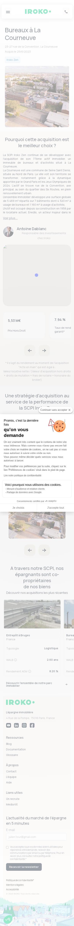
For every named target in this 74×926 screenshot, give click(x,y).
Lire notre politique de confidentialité (22, 475)
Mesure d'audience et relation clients (26, 489)
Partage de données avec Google (24, 492)
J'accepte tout (55, 507)
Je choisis (18, 507)
